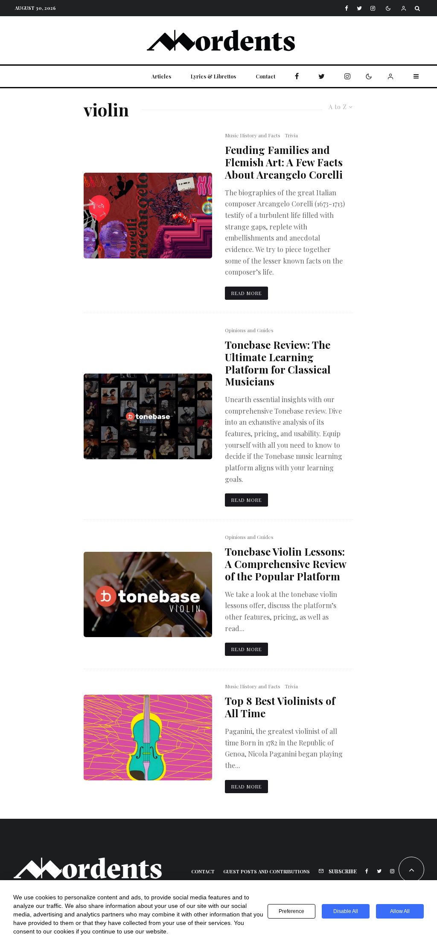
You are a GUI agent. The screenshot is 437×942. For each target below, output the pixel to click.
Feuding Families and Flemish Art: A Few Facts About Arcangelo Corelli (284, 162)
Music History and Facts (252, 135)
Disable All (345, 911)
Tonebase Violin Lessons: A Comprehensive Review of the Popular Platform (285, 563)
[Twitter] (359, 8)
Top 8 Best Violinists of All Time (280, 707)
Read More (246, 293)
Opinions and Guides (249, 330)
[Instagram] (372, 8)
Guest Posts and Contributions (266, 871)
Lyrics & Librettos (213, 76)
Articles (161, 76)
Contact (265, 76)
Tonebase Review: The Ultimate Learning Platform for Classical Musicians (278, 363)
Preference (291, 911)
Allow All (400, 911)
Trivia (291, 135)
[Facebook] (347, 8)
